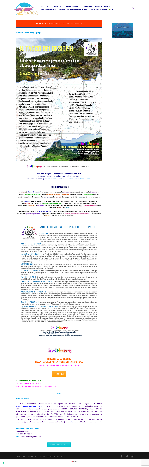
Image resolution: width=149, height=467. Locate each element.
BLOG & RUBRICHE (72, 6)
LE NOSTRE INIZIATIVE (102, 6)
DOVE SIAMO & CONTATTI (98, 10)
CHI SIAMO (44, 6)
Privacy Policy (21, 456)
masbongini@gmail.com (31, 436)
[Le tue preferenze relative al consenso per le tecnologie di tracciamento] (4, 463)
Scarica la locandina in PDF (59, 445)
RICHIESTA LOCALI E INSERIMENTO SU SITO (73, 10)
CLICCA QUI (59, 374)
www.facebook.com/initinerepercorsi (76, 179)
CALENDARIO (87, 6)
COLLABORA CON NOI (48, 10)
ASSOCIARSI (57, 6)
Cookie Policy (33, 456)
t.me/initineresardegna (52, 179)
